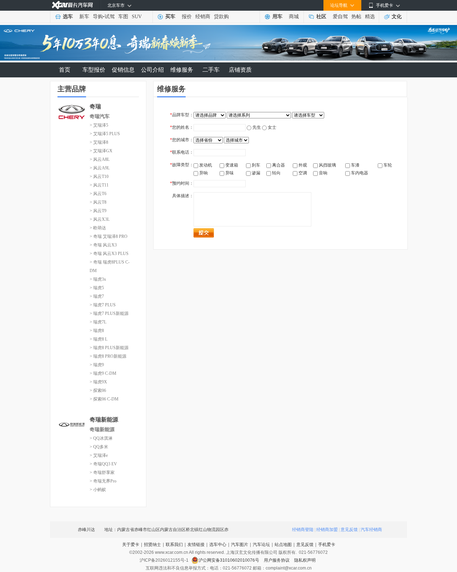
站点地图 (283, 544)
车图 (123, 16)
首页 (64, 70)
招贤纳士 (152, 544)
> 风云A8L (100, 159)
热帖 (356, 16)
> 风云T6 (98, 193)
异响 (203, 172)
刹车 (256, 165)
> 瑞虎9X (98, 381)
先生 (256, 127)
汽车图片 (239, 544)
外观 (302, 165)
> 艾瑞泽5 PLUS (105, 133)
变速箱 (231, 165)
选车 (68, 16)
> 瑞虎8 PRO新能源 (108, 356)
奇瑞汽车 (100, 116)
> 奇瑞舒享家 (102, 472)
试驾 (110, 16)
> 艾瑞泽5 (99, 125)
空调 (302, 172)
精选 (370, 16)
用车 (277, 16)
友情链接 (196, 544)
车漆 (355, 165)
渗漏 (256, 172)
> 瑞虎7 (97, 296)
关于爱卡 (130, 544)
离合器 (278, 165)
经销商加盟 (327, 529)
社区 (321, 16)
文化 (397, 16)
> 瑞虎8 (97, 330)
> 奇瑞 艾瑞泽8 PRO (108, 236)
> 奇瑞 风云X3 (103, 244)
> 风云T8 (98, 202)
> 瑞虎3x (98, 279)
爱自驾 (340, 16)
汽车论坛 (261, 544)
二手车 (211, 70)
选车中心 (217, 544)
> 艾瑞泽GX (101, 150)
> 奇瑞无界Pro (103, 481)
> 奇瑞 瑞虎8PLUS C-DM (110, 266)
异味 (229, 172)
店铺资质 (240, 70)
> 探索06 (98, 390)
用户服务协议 (277, 560)
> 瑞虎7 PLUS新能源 (109, 313)
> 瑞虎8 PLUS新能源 (109, 347)
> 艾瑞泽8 (99, 142)
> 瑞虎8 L (98, 339)
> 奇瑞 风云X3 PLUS (109, 253)
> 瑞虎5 (97, 287)
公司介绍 (152, 70)
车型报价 (93, 70)
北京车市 (116, 5)
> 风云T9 (98, 210)
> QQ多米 (99, 446)
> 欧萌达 (98, 227)
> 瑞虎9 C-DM (103, 373)
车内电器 (359, 172)
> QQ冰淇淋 (101, 438)
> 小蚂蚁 (98, 489)
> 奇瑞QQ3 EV (103, 463)
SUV (137, 16)
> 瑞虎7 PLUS (103, 304)
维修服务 (181, 70)
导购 (98, 16)
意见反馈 (349, 529)
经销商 (202, 16)
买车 (170, 16)
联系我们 (174, 544)
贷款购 (221, 16)
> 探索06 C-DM (104, 399)
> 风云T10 (99, 176)
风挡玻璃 (327, 165)
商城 (294, 16)
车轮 (387, 165)
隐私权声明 (305, 560)
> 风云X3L (100, 219)
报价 (187, 16)
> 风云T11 (99, 185)
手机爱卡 (326, 544)
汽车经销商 (371, 529)
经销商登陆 (302, 529)
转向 (276, 172)
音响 (323, 172)
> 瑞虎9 (97, 364)
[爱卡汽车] (72, 5)
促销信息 (123, 70)
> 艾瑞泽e (99, 455)
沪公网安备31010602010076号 (229, 560)
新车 (84, 16)
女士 (272, 127)
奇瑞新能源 (102, 429)
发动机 (205, 165)
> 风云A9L (100, 167)
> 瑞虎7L (98, 322)
